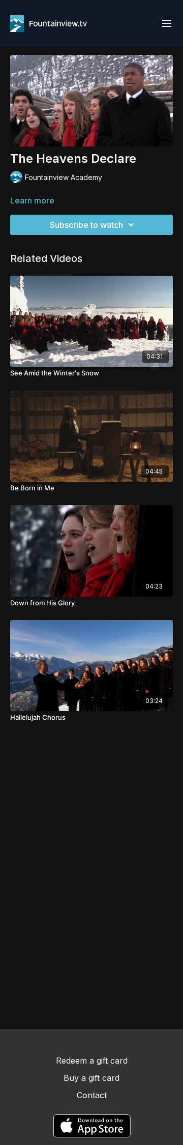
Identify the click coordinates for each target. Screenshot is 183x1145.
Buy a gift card (91, 1078)
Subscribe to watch (86, 225)
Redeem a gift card (92, 1060)
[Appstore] (92, 1125)
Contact (92, 1095)
